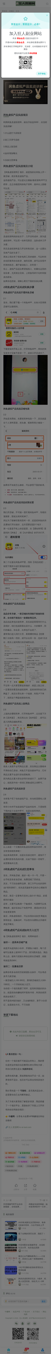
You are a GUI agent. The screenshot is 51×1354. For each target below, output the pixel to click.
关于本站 (42, 73)
